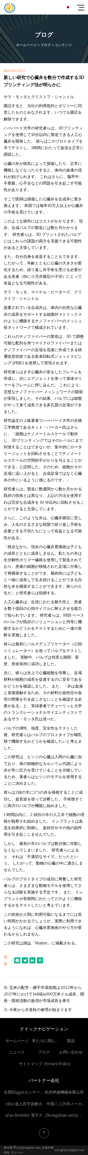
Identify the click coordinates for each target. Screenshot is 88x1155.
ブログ (46, 45)
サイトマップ (30, 1063)
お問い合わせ (71, 1052)
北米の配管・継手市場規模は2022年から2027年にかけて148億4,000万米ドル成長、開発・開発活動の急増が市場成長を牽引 (44, 994)
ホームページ (26, 45)
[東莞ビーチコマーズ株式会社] (9, 7)
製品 (71, 1040)
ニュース (17, 1052)
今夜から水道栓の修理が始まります (40, 1009)
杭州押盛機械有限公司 (64, 1092)
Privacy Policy (57, 1063)
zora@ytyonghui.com (69, 1150)
